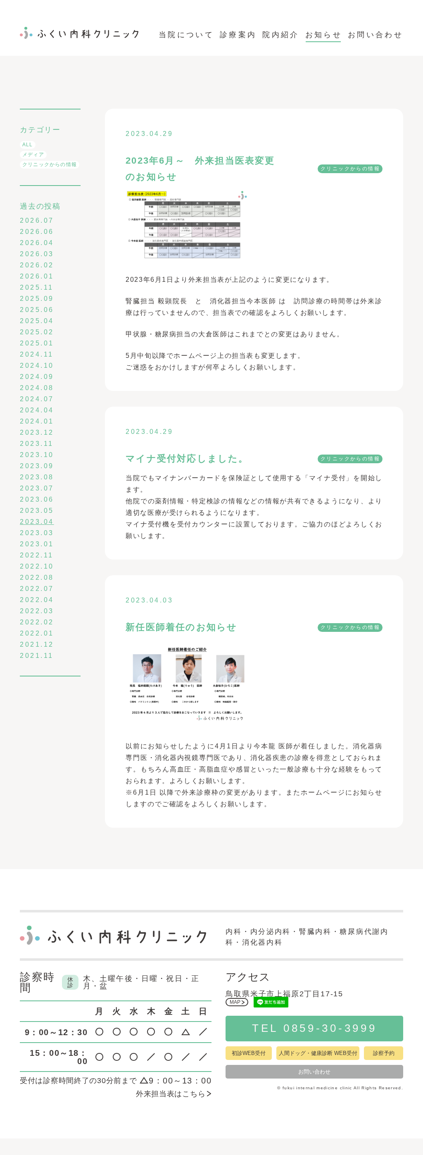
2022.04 (37, 599)
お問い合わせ (375, 35)
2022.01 (37, 633)
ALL (27, 145)
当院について (186, 35)
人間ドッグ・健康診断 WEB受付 (318, 1053)
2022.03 (37, 610)
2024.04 (37, 410)
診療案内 (238, 35)
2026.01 (37, 276)
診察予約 (383, 1053)
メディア (33, 154)
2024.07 (37, 398)
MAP (235, 1002)
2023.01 (37, 544)
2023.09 (37, 465)
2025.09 (37, 298)
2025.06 (37, 309)
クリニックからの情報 (49, 164)
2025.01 (37, 343)
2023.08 (37, 477)
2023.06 (37, 499)
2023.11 (37, 443)
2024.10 (37, 365)
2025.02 (37, 332)
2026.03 (37, 253)
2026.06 (37, 231)
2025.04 (37, 320)
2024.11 (37, 354)
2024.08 (37, 387)
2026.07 (37, 220)
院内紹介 (280, 35)
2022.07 (37, 588)
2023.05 (37, 510)
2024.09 (37, 376)
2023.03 (37, 532)
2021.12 (37, 644)
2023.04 (37, 521)
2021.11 (37, 655)
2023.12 (37, 432)
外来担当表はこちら (170, 1094)
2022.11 (37, 555)
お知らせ (323, 35)
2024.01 (37, 421)
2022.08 (37, 577)
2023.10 (37, 454)
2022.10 (37, 566)
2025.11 (37, 287)
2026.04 (37, 242)
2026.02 (37, 265)
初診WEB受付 (249, 1053)
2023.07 (37, 488)
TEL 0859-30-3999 (314, 1028)
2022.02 (37, 622)
